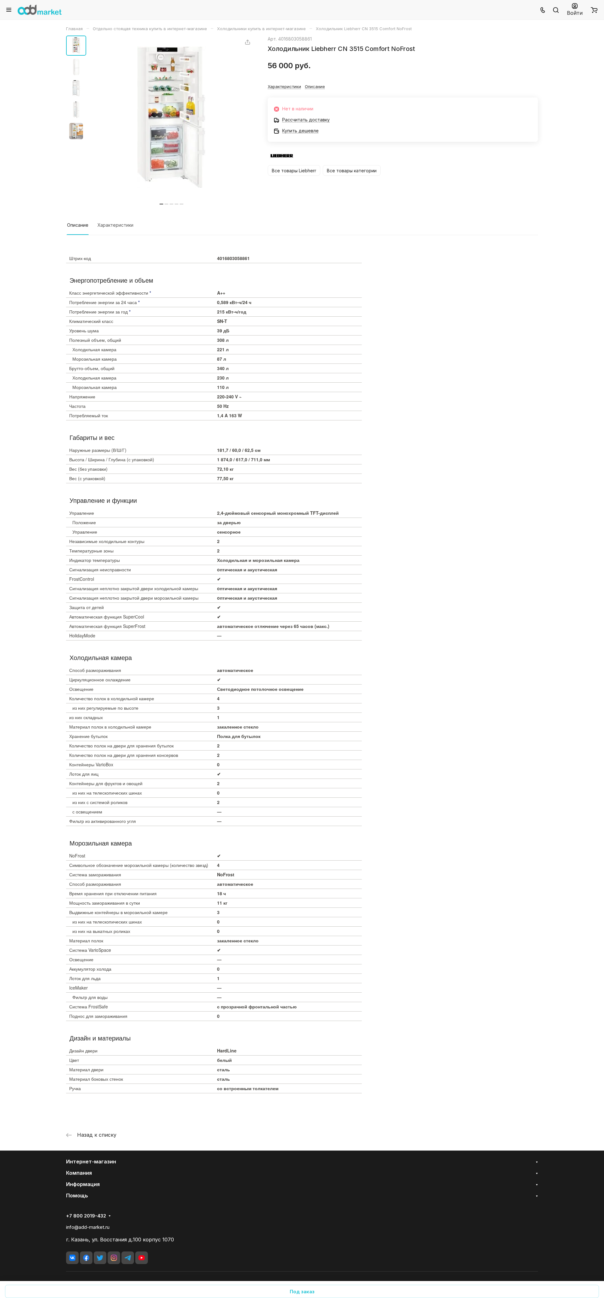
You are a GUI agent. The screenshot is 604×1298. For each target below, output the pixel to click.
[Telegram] (127, 1257)
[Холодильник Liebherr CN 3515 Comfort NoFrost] (171, 117)
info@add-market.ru (87, 1227)
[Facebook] (86, 1257)
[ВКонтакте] (72, 1257)
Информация (83, 1184)
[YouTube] (141, 1257)
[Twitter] (100, 1257)
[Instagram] (114, 1257)
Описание (77, 225)
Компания (79, 1173)
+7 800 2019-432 (86, 1216)
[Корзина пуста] (594, 10)
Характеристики (115, 225)
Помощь (77, 1195)
